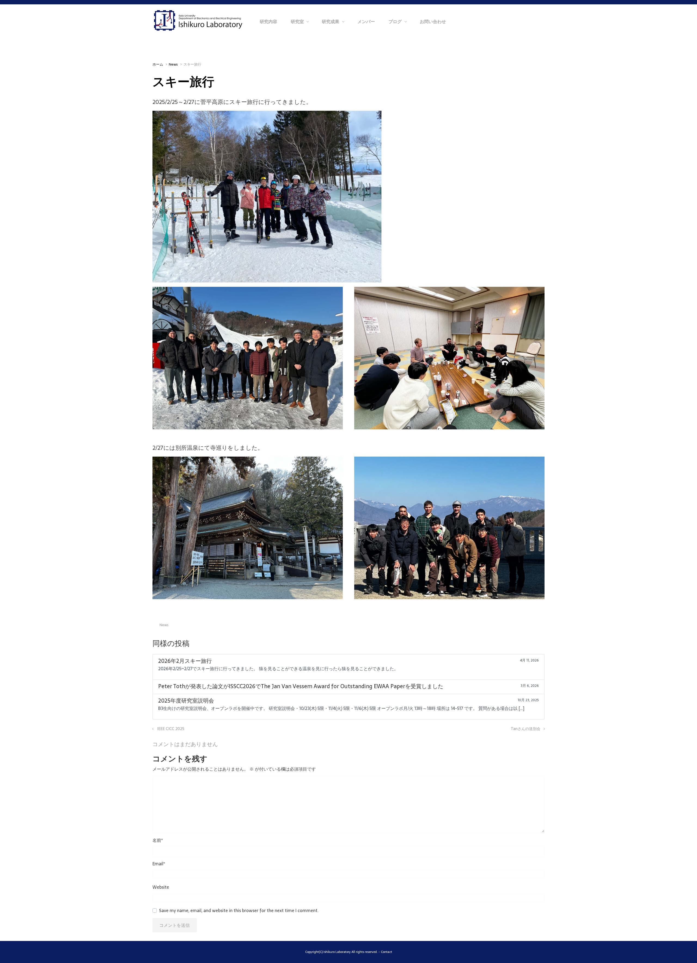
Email (158, 863)
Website (160, 887)
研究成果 (330, 21)
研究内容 (268, 21)
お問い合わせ (433, 21)
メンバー (366, 21)
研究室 (297, 21)
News (173, 64)
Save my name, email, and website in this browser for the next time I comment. (239, 910)
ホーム (157, 64)
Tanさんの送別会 (525, 728)
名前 (157, 840)
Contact (386, 951)
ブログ (395, 21)
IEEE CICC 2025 (170, 728)
